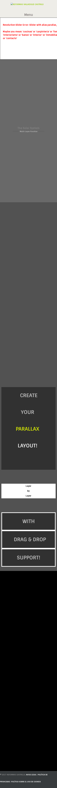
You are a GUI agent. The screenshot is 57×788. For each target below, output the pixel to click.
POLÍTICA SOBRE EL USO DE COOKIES (26, 782)
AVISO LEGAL (31, 775)
